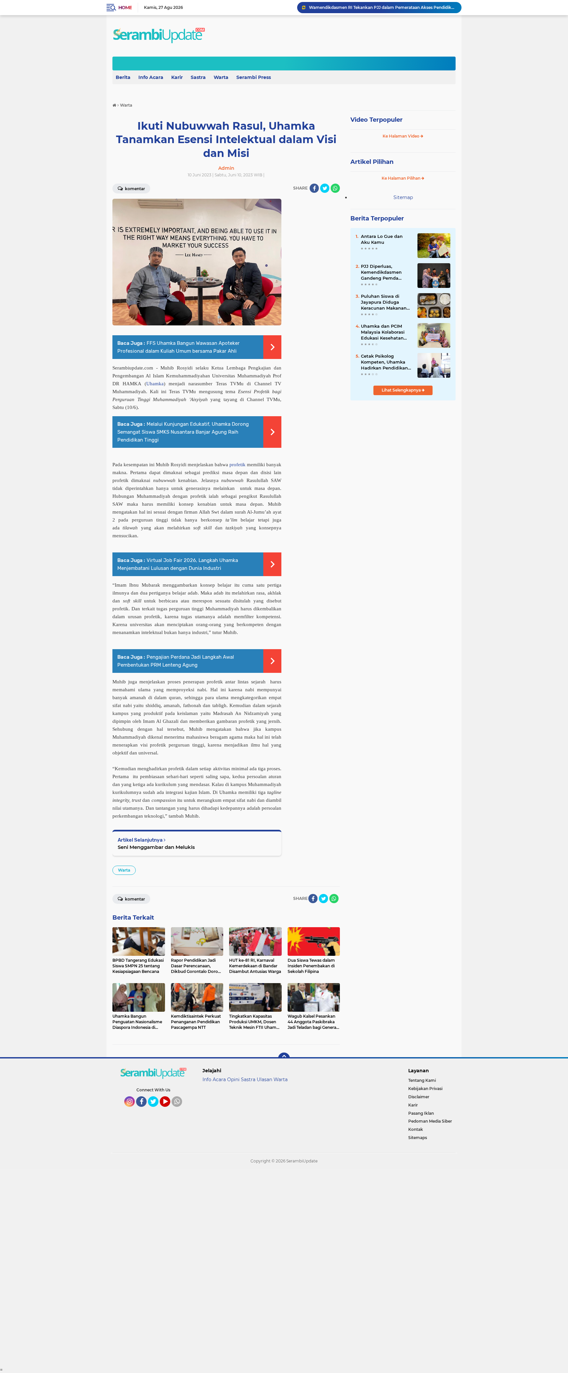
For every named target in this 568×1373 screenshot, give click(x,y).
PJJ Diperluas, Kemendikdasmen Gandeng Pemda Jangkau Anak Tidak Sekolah (383, 272)
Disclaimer (418, 1096)
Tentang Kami (422, 1080)
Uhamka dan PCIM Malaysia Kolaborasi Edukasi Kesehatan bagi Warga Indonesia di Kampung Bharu (385, 332)
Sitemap (403, 197)
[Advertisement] (197, 1268)
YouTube (169, 1110)
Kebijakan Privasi (425, 1088)
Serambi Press (253, 77)
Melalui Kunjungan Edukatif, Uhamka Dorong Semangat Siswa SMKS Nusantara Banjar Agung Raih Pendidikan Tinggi (183, 432)
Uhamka (155, 383)
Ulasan (264, 1079)
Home (125, 8)
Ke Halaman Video (401, 136)
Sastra (198, 77)
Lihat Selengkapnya (402, 390)
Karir (177, 77)
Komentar (134, 188)
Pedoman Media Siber (430, 1121)
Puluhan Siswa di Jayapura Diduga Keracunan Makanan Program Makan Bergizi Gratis (384, 302)
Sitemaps (417, 1137)
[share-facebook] (314, 188)
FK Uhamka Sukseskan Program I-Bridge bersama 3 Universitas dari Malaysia (382, 7)
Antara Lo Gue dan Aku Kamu (382, 239)
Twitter (156, 1110)
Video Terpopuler (376, 119)
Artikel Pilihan (371, 161)
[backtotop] (284, 1058)
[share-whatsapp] (335, 188)
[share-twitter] (324, 188)
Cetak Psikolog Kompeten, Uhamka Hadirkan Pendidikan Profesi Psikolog (384, 362)
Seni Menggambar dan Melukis (156, 847)
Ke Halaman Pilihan (401, 178)
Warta (221, 77)
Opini (233, 1079)
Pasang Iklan (421, 1113)
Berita (123, 77)
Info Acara (150, 77)
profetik (237, 464)
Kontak (415, 1129)
